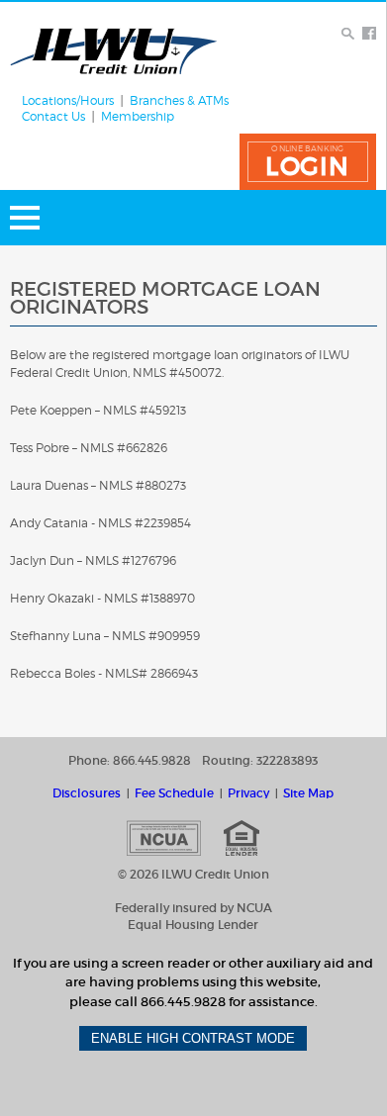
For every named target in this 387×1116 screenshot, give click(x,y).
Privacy (248, 793)
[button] (307, 161)
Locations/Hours (68, 101)
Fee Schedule (174, 793)
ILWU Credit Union (114, 51)
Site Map (308, 793)
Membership (137, 117)
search (348, 33)
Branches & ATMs (179, 101)
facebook (369, 33)
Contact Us (53, 117)
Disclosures (86, 793)
